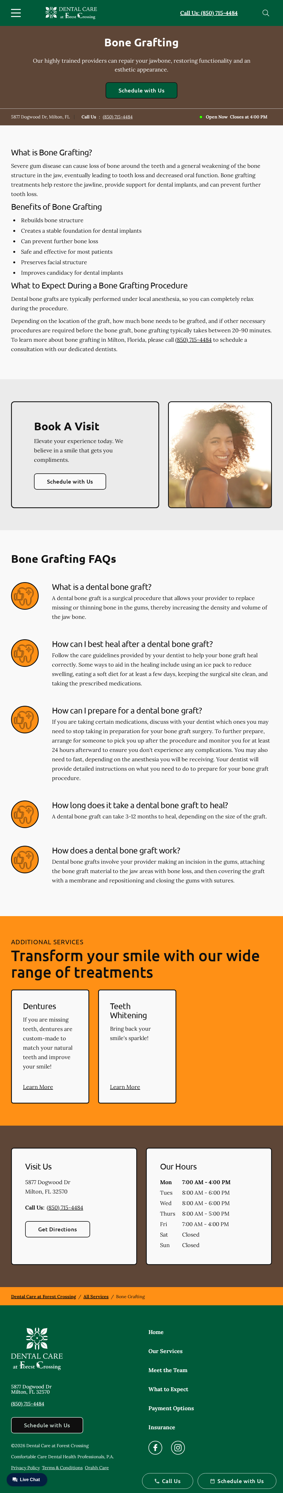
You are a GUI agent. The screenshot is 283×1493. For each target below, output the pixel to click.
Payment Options (171, 1408)
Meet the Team (167, 1370)
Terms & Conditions (62, 1467)
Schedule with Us (142, 90)
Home (156, 1331)
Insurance (161, 1427)
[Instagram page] (178, 1448)
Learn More (38, 1086)
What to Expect (168, 1389)
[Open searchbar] (266, 13)
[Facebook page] (155, 1448)
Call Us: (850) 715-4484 (209, 12)
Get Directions (57, 1229)
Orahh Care (97, 1467)
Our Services (165, 1351)
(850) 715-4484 (118, 117)
